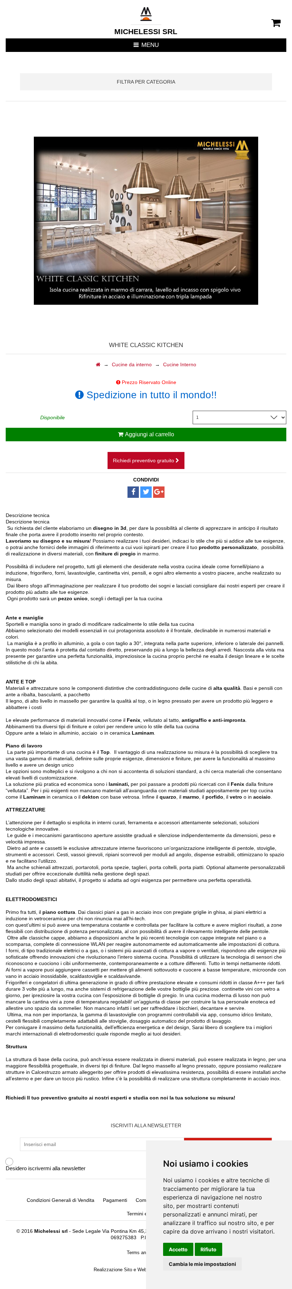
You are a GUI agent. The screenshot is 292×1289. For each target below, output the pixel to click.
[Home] (98, 364)
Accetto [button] (178, 1249)
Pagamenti (115, 1200)
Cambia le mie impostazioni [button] (202, 1264)
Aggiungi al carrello (149, 434)
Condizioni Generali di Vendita (60, 1200)
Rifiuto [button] (208, 1249)
